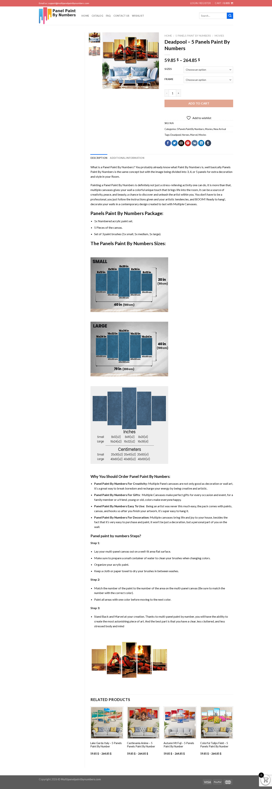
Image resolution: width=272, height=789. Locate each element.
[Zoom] (107, 84)
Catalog (97, 15)
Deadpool (175, 134)
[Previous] (108, 60)
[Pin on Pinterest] (188, 143)
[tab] (99, 158)
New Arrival (220, 129)
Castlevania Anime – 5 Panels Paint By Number (141, 744)
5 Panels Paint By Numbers (193, 35)
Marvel (194, 134)
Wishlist (138, 15)
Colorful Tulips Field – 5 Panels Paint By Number (214, 744)
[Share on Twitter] (175, 143)
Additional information (127, 157)
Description (99, 157)
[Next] (153, 60)
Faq (108, 15)
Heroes (185, 134)
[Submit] (230, 16)
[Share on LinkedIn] (201, 143)
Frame (168, 79)
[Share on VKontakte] (195, 143)
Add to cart (198, 103)
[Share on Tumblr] (208, 143)
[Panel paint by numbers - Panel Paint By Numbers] (57, 15)
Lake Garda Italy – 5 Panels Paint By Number (106, 744)
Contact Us (121, 15)
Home (85, 15)
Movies (219, 35)
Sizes (168, 69)
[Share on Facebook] (168, 143)
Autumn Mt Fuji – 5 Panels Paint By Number (179, 744)
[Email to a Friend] (181, 143)
